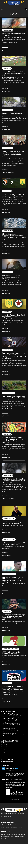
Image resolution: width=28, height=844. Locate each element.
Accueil (3, 834)
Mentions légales (19, 836)
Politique (16, 825)
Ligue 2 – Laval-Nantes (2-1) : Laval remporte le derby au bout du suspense (13, 196)
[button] (2, 9)
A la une (5, 30)
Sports (9, 68)
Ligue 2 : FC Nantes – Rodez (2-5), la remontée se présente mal (13, 73)
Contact (3, 839)
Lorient (4, 753)
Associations (10, 393)
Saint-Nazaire (6, 747)
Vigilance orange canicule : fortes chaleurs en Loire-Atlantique (12, 277)
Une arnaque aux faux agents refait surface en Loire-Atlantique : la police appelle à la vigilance (14, 355)
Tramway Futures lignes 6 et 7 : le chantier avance (13, 114)
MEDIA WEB (9, 779)
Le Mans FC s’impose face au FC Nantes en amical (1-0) (13, 544)
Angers (5, 749)
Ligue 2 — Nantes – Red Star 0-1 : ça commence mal (14, 316)
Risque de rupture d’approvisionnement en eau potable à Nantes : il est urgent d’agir (14, 236)
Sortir (2, 827)
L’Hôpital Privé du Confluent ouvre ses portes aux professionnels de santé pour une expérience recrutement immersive (12, 689)
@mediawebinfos (18, 779)
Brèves (9, 518)
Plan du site (10, 834)
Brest (4, 755)
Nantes (5, 751)
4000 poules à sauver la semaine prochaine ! (11, 653)
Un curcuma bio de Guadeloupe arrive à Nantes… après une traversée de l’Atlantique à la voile (13, 616)
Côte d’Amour (6, 745)
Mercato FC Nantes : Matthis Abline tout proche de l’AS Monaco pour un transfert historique (12, 579)
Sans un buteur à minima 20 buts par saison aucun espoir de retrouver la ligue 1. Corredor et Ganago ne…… (14, 721)
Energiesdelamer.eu (8, 761)
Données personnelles (7, 836)
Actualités (10, 30)
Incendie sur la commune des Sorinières (13, 34)
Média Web (6, 743)
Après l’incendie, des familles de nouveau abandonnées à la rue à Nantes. (13, 480)
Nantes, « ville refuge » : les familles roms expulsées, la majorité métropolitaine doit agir (13, 153)
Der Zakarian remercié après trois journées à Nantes (12, 522)
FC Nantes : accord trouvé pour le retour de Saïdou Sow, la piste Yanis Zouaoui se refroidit (13, 440)
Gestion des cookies (19, 834)
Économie (22, 825)
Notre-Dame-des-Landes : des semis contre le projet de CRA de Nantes (13, 398)
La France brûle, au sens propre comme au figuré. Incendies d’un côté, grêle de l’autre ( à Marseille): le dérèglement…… (13, 731)
